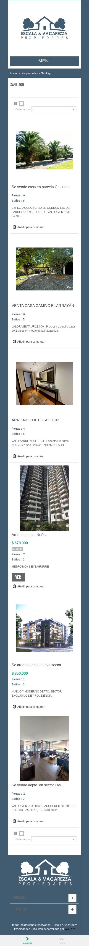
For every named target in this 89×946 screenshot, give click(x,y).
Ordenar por (23, 109)
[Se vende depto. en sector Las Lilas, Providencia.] (44, 748)
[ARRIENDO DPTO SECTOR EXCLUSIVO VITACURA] (44, 383)
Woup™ (70, 929)
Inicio (13, 73)
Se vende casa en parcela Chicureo (41, 187)
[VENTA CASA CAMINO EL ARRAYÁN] (44, 269)
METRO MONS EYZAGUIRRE (30, 566)
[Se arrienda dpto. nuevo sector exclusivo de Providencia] (44, 628)
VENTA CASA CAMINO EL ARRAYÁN (43, 306)
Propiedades (30, 73)
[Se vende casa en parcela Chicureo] (44, 150)
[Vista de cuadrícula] (15, 103)
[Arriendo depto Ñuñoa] (44, 498)
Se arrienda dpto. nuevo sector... (38, 665)
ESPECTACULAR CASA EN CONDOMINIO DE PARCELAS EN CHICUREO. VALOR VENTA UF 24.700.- (41, 212)
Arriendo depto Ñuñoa (29, 535)
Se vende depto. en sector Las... (37, 785)
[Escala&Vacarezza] (44, 28)
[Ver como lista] (21, 103)
